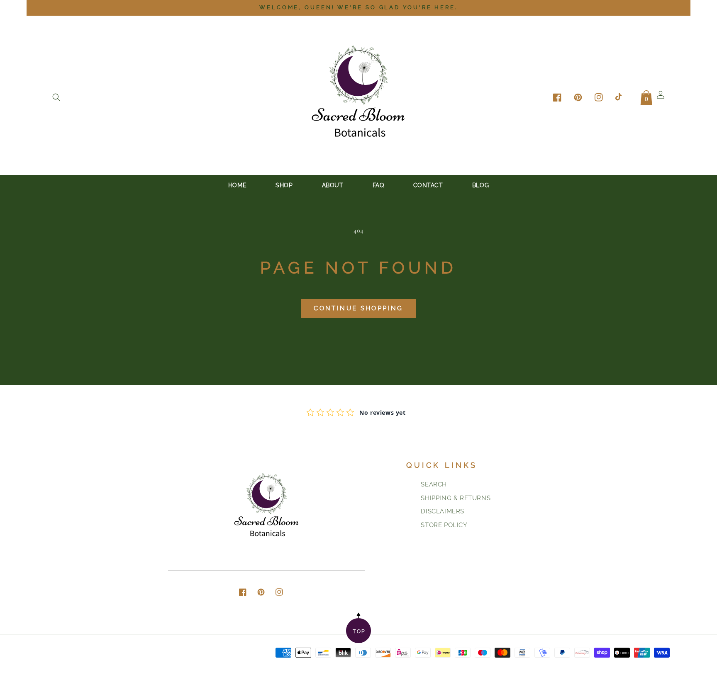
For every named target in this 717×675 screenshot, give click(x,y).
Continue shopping (358, 308)
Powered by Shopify (641, 663)
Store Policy (444, 525)
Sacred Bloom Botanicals (576, 663)
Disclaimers (442, 511)
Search (434, 484)
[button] (56, 97)
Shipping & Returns (455, 498)
